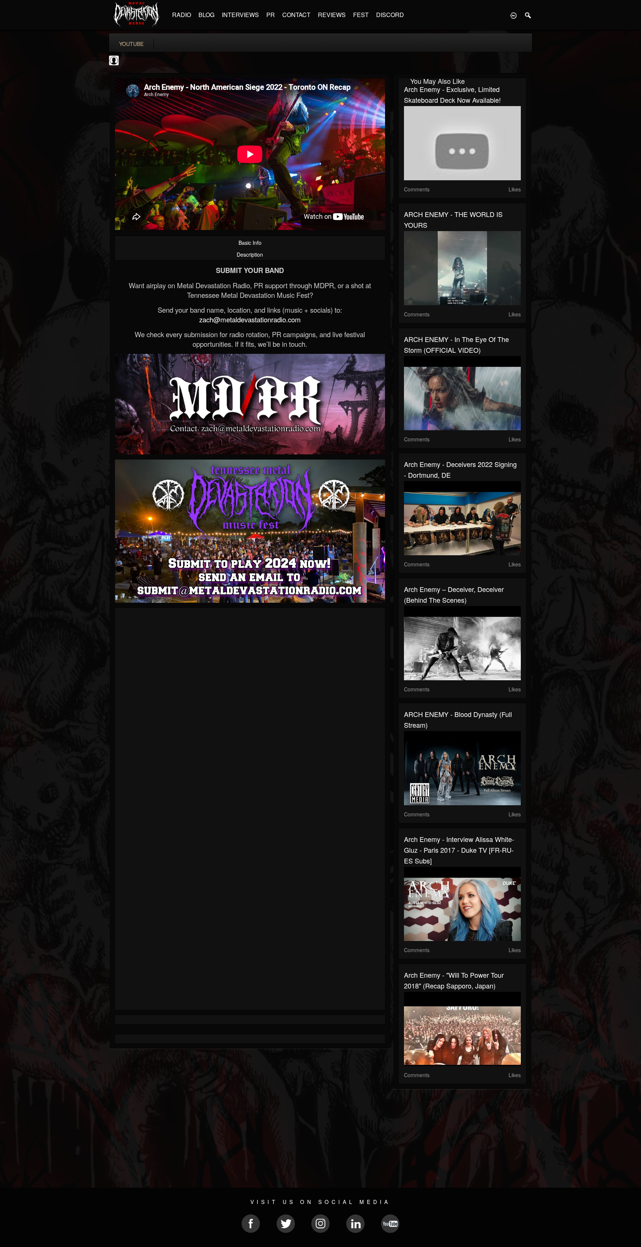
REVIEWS (332, 14)
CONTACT (296, 14)
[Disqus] (250, 712)
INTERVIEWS (240, 14)
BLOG (206, 14)
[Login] (513, 15)
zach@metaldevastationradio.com (250, 319)
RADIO (181, 14)
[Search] (528, 15)
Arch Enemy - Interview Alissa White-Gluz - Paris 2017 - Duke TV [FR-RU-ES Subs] (459, 849)
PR (270, 14)
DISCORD (390, 14)
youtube (131, 43)
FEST (361, 14)
